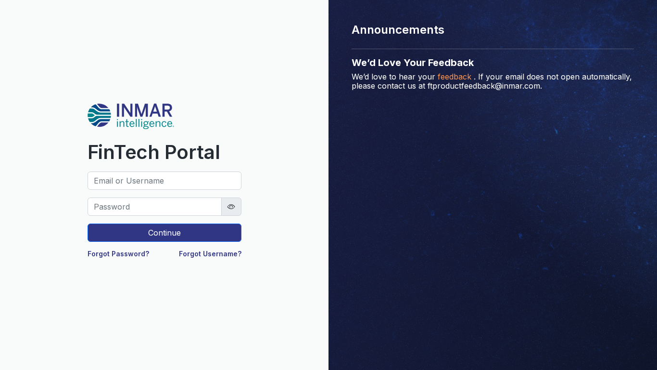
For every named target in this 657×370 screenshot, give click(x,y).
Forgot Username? (210, 254)
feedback (454, 76)
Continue (164, 233)
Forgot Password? (118, 254)
